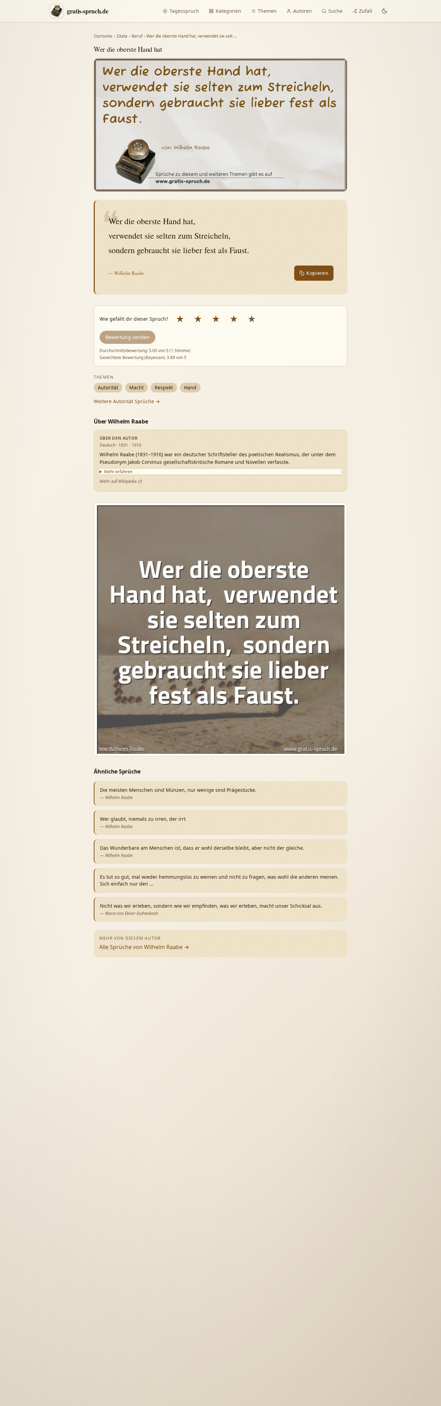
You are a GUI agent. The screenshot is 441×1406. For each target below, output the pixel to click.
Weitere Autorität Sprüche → (127, 401)
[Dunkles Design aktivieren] (384, 11)
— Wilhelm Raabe (126, 273)
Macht (136, 387)
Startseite (103, 36)
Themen (267, 11)
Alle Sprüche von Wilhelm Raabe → (144, 947)
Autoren (302, 11)
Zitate (121, 36)
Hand (190, 387)
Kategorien (228, 11)
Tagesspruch (184, 11)
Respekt (164, 387)
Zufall (365, 11)
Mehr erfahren (118, 472)
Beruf (137, 36)
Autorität (108, 387)
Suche (335, 11)
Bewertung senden (127, 337)
